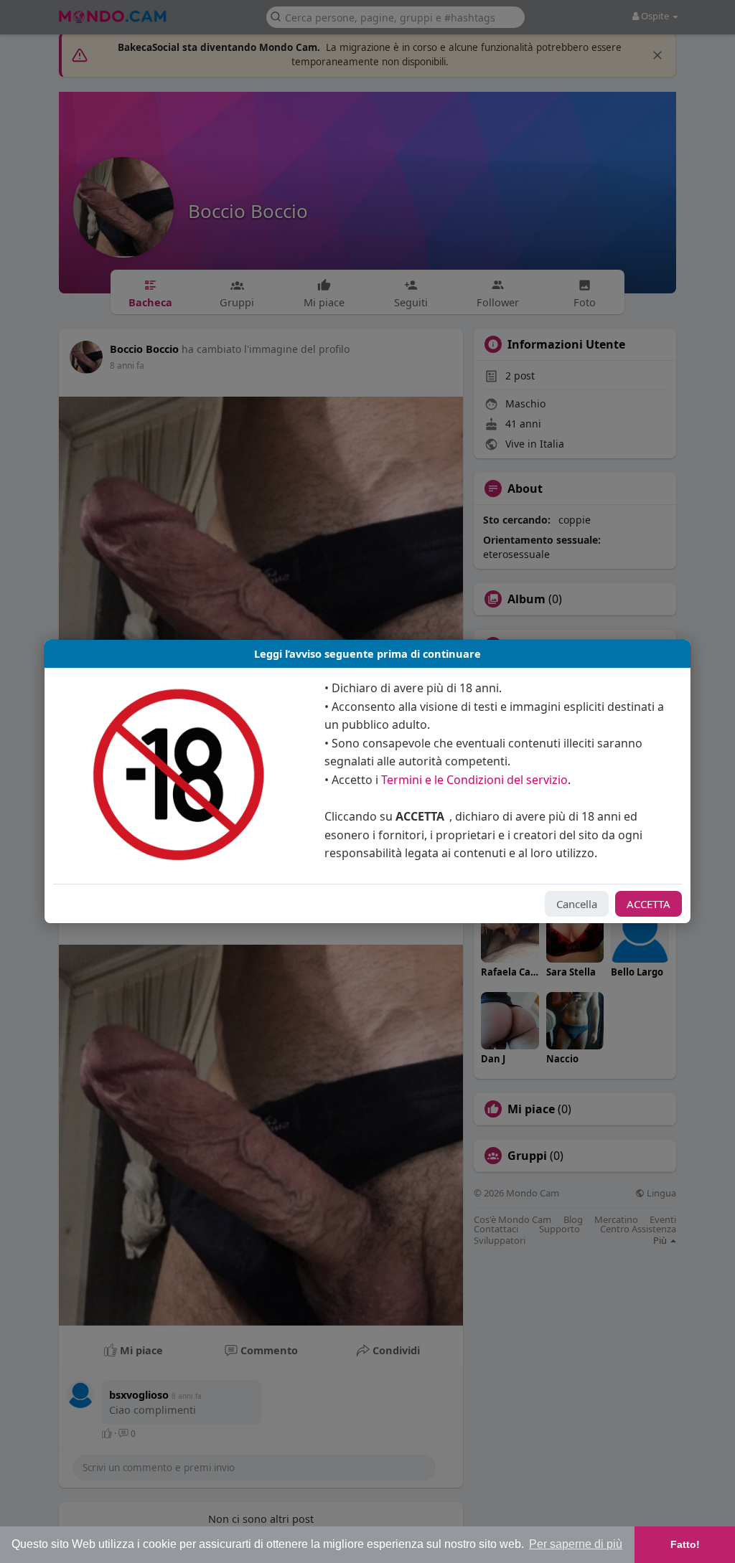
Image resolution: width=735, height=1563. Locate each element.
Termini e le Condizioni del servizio (474, 780)
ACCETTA (648, 904)
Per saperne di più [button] (575, 1544)
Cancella (576, 904)
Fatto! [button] (685, 1544)
